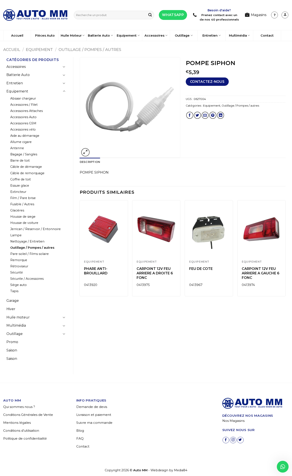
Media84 (180, 470)
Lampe (16, 235)
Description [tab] (90, 162)
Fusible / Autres (22, 204)
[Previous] (80, 250)
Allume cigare (21, 142)
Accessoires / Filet (24, 105)
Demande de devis (91, 407)
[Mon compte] (274, 15)
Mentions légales (17, 423)
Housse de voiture (24, 223)
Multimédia (238, 35)
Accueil (17, 35)
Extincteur (18, 192)
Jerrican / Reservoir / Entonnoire (35, 229)
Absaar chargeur (23, 98)
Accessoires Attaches (26, 111)
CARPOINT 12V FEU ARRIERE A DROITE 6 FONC (155, 273)
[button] (285, 15)
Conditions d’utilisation (21, 430)
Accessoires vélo (23, 129)
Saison (11, 350)
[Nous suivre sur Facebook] (226, 440)
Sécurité (16, 272)
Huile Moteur (71, 35)
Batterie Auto (99, 35)
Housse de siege (22, 217)
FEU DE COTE (201, 269)
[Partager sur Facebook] (189, 115)
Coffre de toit (20, 179)
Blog (80, 430)
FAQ (80, 438)
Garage (12, 301)
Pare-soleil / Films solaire (29, 254)
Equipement (127, 35)
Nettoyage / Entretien (27, 241)
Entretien (210, 35)
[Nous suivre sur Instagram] (233, 440)
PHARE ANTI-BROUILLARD (96, 271)
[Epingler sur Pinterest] (212, 115)
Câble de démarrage (26, 167)
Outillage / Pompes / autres (90, 49)
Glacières (17, 210)
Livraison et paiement (93, 415)
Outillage (182, 35)
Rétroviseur (19, 266)
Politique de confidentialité (25, 438)
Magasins (258, 15)
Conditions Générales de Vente (28, 415)
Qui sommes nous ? (19, 407)
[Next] (285, 250)
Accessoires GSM (23, 123)
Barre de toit (20, 160)
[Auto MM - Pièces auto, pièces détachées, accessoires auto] (35, 15)
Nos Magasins (233, 421)
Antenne (17, 148)
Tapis (14, 291)
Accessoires (154, 35)
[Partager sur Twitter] (197, 115)
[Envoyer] (150, 15)
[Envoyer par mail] (205, 115)
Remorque (18, 260)
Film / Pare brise (23, 198)
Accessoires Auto (23, 117)
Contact (267, 35)
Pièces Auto (45, 35)
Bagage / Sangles (23, 154)
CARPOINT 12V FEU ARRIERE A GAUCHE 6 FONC (260, 273)
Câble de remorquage (27, 173)
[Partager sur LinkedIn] (220, 115)
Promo (12, 342)
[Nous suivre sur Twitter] (240, 440)
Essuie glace (19, 185)
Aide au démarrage (24, 136)
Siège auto (18, 285)
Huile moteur (18, 317)
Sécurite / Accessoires (27, 279)
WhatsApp (173, 15)
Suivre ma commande (94, 423)
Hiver (10, 309)
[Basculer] (64, 66)
